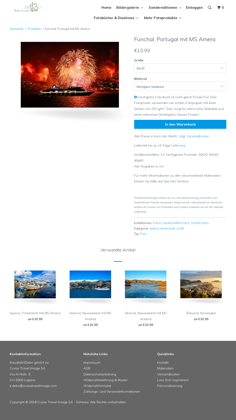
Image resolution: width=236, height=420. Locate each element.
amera (154, 228)
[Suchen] (210, 7)
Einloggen (194, 7)
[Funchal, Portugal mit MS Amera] (70, 80)
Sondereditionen (164, 7)
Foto (143, 234)
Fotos (157, 223)
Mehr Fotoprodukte (161, 18)
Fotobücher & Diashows (115, 18)
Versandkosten (198, 136)
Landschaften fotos (176, 223)
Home (106, 7)
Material (140, 79)
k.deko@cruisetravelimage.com (33, 386)
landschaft (167, 228)
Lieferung (178, 145)
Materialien (165, 368)
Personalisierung (169, 386)
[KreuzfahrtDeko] (28, 6)
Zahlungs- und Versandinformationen (111, 391)
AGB (86, 368)
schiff (180, 228)
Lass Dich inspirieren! (173, 380)
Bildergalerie (128, 7)
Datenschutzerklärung (99, 374)
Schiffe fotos (200, 223)
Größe (139, 60)
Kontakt (162, 362)
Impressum (91, 362)
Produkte (34, 29)
